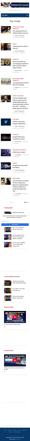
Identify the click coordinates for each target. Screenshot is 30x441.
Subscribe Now (15, 224)
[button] (15, 216)
